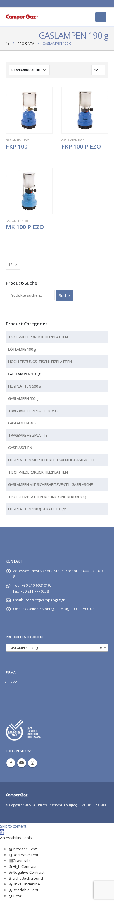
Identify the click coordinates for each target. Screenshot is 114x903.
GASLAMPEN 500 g (23, 398)
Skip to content (13, 826)
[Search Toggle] (84, 17)
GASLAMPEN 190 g (17, 140)
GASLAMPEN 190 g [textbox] (55, 648)
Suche (64, 295)
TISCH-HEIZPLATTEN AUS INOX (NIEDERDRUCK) (47, 496)
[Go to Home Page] (7, 44)
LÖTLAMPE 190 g (22, 349)
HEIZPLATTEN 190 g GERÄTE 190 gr (37, 509)
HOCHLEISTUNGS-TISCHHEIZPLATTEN (40, 361)
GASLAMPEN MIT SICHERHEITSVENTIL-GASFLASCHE (50, 484)
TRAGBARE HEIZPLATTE (28, 435)
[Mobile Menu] (100, 17)
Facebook (10, 762)
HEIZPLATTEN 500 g (24, 386)
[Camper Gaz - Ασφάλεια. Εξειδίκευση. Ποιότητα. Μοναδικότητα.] (22, 17)
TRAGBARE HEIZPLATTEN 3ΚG (33, 410)
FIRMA (12, 682)
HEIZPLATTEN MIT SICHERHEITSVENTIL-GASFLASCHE (51, 459)
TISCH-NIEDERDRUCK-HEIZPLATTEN (38, 337)
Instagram (32, 762)
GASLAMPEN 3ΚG (22, 423)
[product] (29, 110)
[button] (2, 832)
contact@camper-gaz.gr (45, 600)
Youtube (21, 762)
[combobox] (57, 648)
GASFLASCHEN (20, 447)
